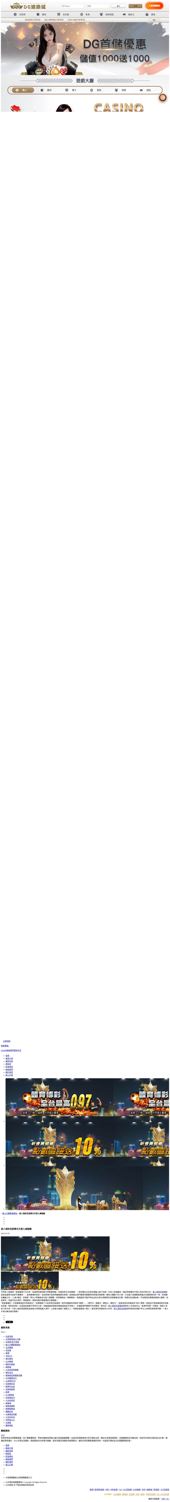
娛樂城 (8, 1403)
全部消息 (9, 1336)
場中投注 (9, 1373)
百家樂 (8, 1350)
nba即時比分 (11, 1381)
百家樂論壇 (10, 1389)
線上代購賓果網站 (9, 1213)
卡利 (107, 1490)
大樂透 (8, 1423)
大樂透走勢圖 (11, 1414)
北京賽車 (9, 1348)
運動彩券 (9, 1412)
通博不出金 (10, 1387)
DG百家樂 (127, 1490)
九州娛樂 (9, 1362)
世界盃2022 (10, 1420)
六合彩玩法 (10, 1417)
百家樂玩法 (10, 1384)
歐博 (7, 1392)
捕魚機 (8, 1367)
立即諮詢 (6, 1041)
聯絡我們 (10, 1050)
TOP (3, 1435)
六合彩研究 (10, 1400)
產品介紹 (9, 1058)
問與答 (8, 1064)
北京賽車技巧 (11, 1378)
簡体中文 (17, 1050)
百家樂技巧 (10, 1398)
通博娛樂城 (10, 1409)
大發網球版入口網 (13, 1339)
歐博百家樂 (99, 1490)
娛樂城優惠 (10, 1406)
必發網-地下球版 (12, 1342)
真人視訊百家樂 (159, 1292)
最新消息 (9, 1061)
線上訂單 (9, 1075)
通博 (7, 1353)
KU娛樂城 (10, 1395)
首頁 (7, 1056)
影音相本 (9, 1067)
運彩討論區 (10, 1364)
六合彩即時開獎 (12, 1370)
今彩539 (9, 1356)
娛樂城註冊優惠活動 (14, 1375)
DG (120, 1490)
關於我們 (9, 1072)
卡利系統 (114, 1490)
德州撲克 (9, 1359)
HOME (3, 1050)
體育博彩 (9, 1426)
